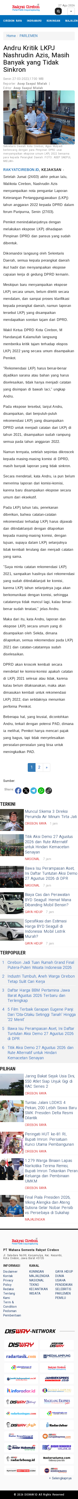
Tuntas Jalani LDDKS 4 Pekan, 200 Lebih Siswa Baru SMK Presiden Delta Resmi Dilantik (51, 1110)
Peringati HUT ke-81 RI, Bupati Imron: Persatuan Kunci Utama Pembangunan (49, 1139)
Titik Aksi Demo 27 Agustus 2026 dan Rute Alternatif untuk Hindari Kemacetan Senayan (49, 844)
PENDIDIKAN (63, 1285)
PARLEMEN (29, 36)
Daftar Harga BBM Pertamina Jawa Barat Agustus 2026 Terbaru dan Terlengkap (36, 995)
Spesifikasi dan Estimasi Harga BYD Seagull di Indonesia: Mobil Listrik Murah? (46, 929)
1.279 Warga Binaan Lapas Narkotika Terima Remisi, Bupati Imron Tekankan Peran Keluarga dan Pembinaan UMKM (51, 1171)
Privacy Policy (8, 1282)
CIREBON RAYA (12, 20)
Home (11, 36)
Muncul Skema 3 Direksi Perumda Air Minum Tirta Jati (51, 814)
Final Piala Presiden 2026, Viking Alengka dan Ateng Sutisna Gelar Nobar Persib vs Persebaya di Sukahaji (49, 1205)
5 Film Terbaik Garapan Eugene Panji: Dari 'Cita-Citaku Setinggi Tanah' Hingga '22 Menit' (39, 1014)
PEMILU (60, 1298)
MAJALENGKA (39, 1276)
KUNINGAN (53, 20)
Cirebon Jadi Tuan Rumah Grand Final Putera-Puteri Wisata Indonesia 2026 (38, 965)
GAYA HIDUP (64, 1271)
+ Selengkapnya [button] (60, 1478)
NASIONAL (36, 1280)
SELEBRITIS (63, 1289)
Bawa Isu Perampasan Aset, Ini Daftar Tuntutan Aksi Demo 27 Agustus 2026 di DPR (51, 874)
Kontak (8, 1276)
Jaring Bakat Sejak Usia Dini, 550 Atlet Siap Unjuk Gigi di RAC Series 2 (50, 1081)
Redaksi (8, 1289)
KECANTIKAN (38, 1289)
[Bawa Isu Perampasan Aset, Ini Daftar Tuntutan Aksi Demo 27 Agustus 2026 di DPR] (12, 877)
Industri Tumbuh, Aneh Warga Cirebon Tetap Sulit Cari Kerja (38, 979)
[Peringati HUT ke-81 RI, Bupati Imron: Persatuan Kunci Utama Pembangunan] (12, 1143)
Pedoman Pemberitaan (12, 1313)
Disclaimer (10, 1271)
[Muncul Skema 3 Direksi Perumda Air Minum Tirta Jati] (12, 820)
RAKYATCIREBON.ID (21, 170)
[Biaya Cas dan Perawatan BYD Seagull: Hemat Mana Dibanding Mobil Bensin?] (12, 903)
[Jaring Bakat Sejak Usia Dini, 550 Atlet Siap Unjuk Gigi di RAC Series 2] (12, 1085)
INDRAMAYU (34, 20)
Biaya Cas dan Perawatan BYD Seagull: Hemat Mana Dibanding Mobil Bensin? (48, 900)
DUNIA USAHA (60, 1278)
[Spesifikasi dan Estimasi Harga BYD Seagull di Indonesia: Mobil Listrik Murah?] (12, 930)
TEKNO (34, 1285)
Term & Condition (10, 1304)
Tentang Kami (9, 1295)
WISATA (35, 1293)
